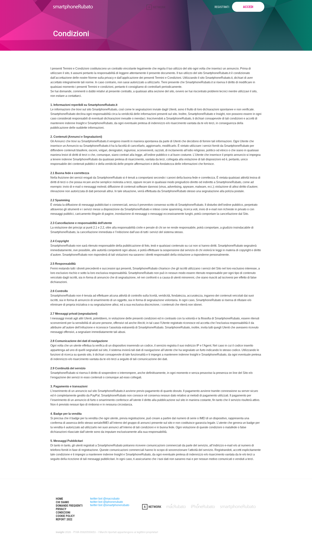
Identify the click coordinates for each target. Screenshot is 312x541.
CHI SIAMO (62, 502)
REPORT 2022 (64, 519)
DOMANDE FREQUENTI (69, 505)
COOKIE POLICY (65, 516)
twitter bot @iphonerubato (106, 501)
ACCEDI (248, 7)
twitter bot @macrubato (105, 498)
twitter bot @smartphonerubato (109, 505)
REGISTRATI (221, 7)
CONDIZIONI (63, 512)
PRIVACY (61, 509)
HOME (59, 498)
